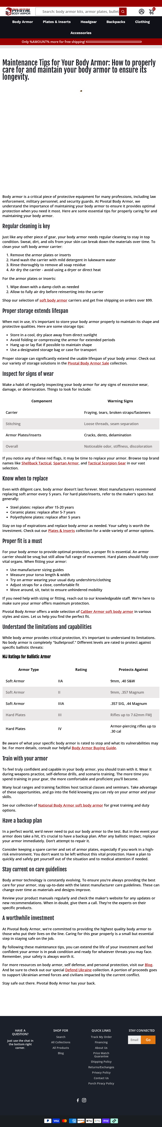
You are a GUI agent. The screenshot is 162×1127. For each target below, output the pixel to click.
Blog (148, 964)
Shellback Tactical (36, 463)
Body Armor (22, 22)
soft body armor (53, 300)
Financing (101, 1042)
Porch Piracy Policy (101, 1083)
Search (60, 1037)
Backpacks (115, 22)
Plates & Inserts (57, 22)
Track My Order (101, 1037)
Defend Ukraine (78, 969)
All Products (61, 1048)
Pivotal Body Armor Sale (88, 363)
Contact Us (101, 1078)
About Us (101, 1048)
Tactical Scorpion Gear (107, 463)
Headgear (89, 22)
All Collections (60, 1042)
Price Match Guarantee (101, 1055)
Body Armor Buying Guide (94, 747)
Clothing (142, 22)
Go (148, 1039)
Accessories (81, 33)
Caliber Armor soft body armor (107, 611)
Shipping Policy (101, 1061)
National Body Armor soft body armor (70, 805)
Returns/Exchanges (101, 1067)
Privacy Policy (101, 1072)
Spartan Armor (66, 463)
